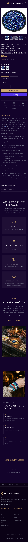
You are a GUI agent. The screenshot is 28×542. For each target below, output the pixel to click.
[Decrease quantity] (2, 86)
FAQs (2, 522)
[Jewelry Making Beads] (7, 38)
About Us (3, 517)
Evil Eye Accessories (13, 484)
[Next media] (25, 37)
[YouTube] (7, 505)
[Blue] (3, 68)
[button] (25, 3)
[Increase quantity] (9, 86)
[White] (7, 68)
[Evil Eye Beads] (12, 38)
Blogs (2, 514)
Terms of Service (18, 520)
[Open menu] (2, 3)
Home (2, 484)
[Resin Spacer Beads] (21, 38)
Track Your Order (5, 525)
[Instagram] (4, 505)
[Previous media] (2, 37)
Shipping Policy (17, 514)
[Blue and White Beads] (16, 38)
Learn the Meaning (14, 320)
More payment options (14, 98)
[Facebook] (2, 505)
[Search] (23, 3)
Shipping (3, 59)
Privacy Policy (17, 517)
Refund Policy (17, 512)
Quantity (4, 82)
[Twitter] (9, 505)
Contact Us (3, 520)
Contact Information (18, 522)
